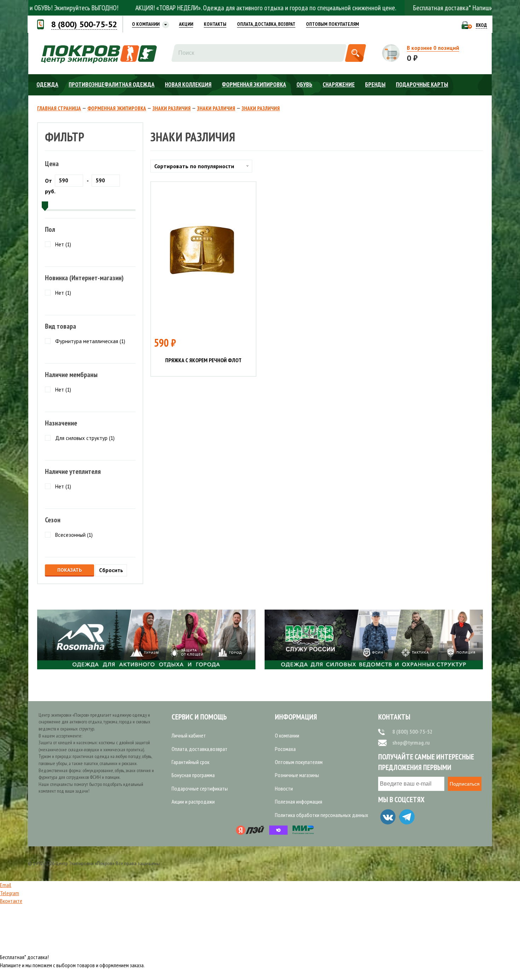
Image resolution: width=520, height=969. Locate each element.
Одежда (47, 84)
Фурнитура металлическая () (90, 341)
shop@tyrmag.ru (411, 742)
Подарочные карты (422, 84)
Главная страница (59, 108)
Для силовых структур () (85, 438)
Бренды (375, 84)
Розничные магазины (297, 775)
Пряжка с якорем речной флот (203, 360)
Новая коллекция (188, 84)
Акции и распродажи (193, 801)
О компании (287, 735)
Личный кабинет (189, 735)
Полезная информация (298, 801)
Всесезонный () (74, 535)
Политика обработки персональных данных (321, 814)
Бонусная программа (193, 775)
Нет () (63, 244)
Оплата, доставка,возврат (199, 748)
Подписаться (465, 784)
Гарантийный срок (190, 761)
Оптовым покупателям (299, 761)
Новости (284, 788)
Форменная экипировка (254, 84)
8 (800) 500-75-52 (412, 731)
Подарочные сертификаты (200, 788)
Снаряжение (339, 84)
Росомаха (285, 748)
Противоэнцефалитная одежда (112, 84)
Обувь (304, 84)
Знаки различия (171, 108)
